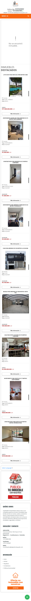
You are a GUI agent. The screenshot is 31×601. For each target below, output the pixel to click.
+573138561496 (17, 11)
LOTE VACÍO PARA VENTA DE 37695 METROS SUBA (15, 75)
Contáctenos (7, 566)
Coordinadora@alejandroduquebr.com (13, 547)
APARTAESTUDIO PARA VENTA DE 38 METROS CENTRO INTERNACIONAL (15, 422)
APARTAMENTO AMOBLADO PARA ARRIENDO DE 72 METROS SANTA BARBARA (15, 119)
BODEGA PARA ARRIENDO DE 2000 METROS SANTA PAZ (15, 292)
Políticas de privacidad (9, 568)
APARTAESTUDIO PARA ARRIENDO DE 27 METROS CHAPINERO (15, 162)
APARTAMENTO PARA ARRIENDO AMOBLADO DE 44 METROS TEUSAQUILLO (15, 205)
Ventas (5, 561)
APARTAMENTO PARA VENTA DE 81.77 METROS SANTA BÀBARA (15, 379)
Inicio (5, 559)
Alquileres (6, 563)
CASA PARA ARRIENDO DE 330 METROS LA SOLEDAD (15, 248)
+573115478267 (19, 9)
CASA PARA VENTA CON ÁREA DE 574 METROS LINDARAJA (15, 335)
